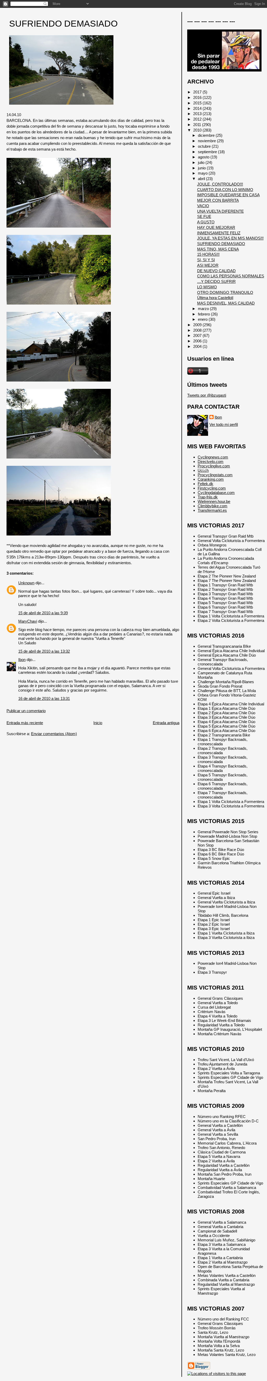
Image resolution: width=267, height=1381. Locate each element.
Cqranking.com (211, 479)
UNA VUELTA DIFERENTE (220, 211)
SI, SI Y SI (206, 260)
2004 (198, 346)
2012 (198, 119)
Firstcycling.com (212, 488)
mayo (203, 173)
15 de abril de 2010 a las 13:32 (44, 651)
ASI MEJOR (208, 265)
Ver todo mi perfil (223, 424)
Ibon (22, 659)
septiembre (208, 152)
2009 (198, 325)
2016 (198, 97)
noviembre (207, 141)
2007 (198, 335)
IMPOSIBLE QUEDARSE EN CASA (228, 195)
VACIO (203, 206)
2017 (198, 92)
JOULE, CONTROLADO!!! (220, 184)
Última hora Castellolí (215, 297)
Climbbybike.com (212, 506)
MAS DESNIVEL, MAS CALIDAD (226, 303)
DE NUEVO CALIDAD (216, 271)
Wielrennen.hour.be (214, 501)
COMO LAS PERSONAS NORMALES (230, 276)
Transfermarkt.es (212, 510)
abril (202, 178)
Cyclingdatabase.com (216, 492)
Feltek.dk (205, 483)
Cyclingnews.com (213, 457)
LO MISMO (207, 287)
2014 (198, 108)
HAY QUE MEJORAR (216, 227)
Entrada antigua (166, 723)
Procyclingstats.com (215, 475)
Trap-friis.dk (208, 497)
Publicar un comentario (26, 711)
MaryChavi (27, 621)
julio (201, 162)
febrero (204, 314)
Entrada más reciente (25, 723)
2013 (198, 113)
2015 (198, 103)
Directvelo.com (210, 461)
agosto (204, 157)
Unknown (26, 583)
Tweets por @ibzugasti (206, 395)
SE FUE (204, 216)
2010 (198, 130)
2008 (198, 330)
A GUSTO (206, 222)
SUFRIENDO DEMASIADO (63, 23)
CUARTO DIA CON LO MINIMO (225, 189)
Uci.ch (203, 470)
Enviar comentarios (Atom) (54, 733)
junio (202, 168)
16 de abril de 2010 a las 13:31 (44, 698)
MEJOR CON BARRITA (218, 200)
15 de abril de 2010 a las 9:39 (43, 613)
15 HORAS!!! (208, 254)
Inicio (97, 723)
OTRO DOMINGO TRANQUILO (225, 292)
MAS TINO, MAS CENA (218, 249)
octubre (205, 146)
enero (203, 319)
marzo (204, 308)
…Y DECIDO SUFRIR (216, 281)
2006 (198, 341)
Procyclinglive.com (214, 466)
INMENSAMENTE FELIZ (218, 233)
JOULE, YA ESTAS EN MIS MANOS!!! (230, 238)
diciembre (207, 135)
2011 (197, 124)
